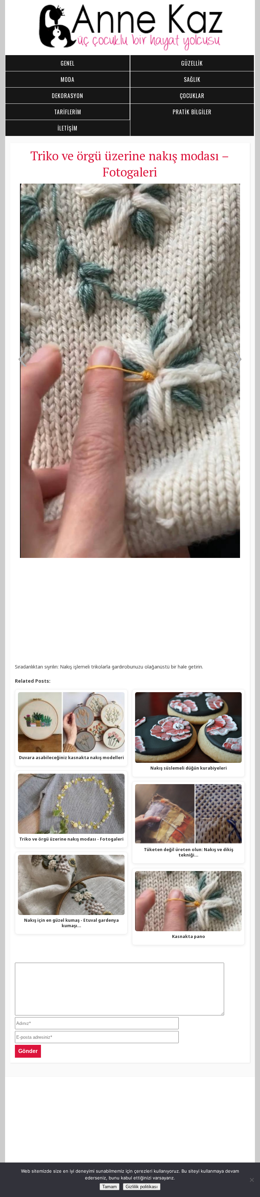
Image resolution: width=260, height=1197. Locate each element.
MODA (67, 79)
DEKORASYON (67, 96)
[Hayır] (251, 1179)
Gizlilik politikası (142, 1186)
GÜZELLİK (192, 63)
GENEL (67, 63)
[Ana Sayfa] (130, 49)
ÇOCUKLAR (192, 96)
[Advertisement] (130, 613)
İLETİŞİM (68, 128)
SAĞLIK (192, 79)
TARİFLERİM (67, 112)
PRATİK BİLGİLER (192, 112)
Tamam (109, 1186)
